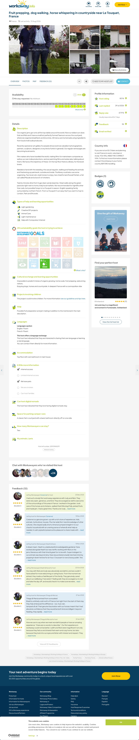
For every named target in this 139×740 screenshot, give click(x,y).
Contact (124, 81)
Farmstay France (90, 658)
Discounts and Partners (17, 713)
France (14, 21)
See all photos (120, 70)
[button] (102, 317)
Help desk (74, 696)
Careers (74, 716)
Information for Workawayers (19, 701)
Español (105, 701)
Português (105, 704)
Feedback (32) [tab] (46, 81)
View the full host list (111, 322)
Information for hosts (16, 699)
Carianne (44, 495)
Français (105, 699)
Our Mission (44, 716)
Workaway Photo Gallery (48, 699)
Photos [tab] (26, 81)
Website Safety (49, 449)
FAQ (72, 701)
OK (121, 722)
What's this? (81, 270)
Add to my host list (103, 81)
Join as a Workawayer (16, 704)
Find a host (12, 696)
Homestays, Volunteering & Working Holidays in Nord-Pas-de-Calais (48, 658)
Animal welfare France (106, 658)
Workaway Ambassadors (49, 710)
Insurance (74, 704)
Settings (31, 736)
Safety (73, 699)
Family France (77, 658)
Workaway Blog (45, 696)
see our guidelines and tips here (73, 298)
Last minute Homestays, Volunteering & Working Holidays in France (69, 661)
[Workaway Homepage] (22, 4)
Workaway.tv (44, 701)
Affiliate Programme (47, 713)
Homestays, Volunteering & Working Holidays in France (51, 654)
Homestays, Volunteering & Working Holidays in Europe (88, 654)
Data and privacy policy (79, 713)
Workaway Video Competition (50, 707)
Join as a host (13, 707)
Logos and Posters (46, 704)
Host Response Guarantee (80, 707)
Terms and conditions (78, 710)
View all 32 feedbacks (49, 644)
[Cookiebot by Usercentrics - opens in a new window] (14, 735)
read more (111, 219)
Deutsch (105, 696)
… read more (70, 509)
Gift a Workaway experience (19, 710)
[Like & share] (86, 81)
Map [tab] (34, 81)
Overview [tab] (15, 81)
